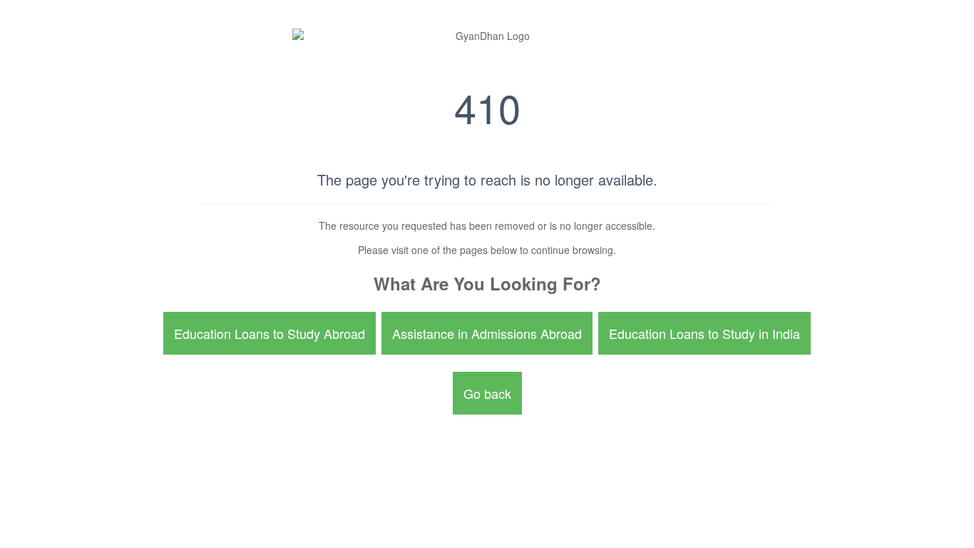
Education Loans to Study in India (704, 333)
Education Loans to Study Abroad (269, 333)
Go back (487, 393)
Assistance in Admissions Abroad (487, 333)
